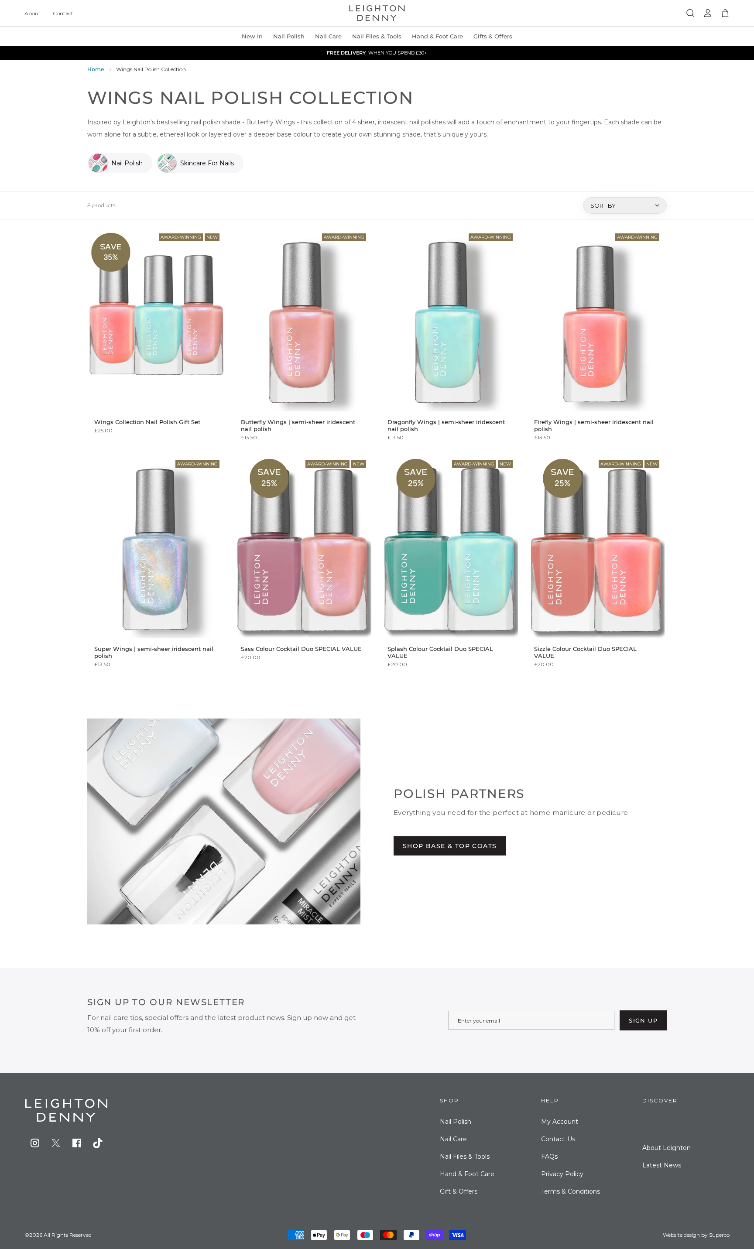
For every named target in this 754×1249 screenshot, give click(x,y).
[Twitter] (56, 1143)
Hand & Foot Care (467, 1174)
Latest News (661, 1165)
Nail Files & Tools (376, 36)
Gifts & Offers (492, 36)
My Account (559, 1122)
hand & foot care (437, 36)
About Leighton (666, 1148)
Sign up (643, 1020)
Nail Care (328, 36)
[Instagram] (35, 1143)
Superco (719, 1235)
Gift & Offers (458, 1191)
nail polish (289, 36)
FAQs (549, 1156)
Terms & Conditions (570, 1191)
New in (252, 36)
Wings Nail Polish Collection (151, 69)
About (32, 13)
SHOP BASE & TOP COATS (450, 846)
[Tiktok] (98, 1143)
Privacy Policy (562, 1174)
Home (95, 69)
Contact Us (558, 1139)
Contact (63, 13)
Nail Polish (455, 1122)
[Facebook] (77, 1143)
